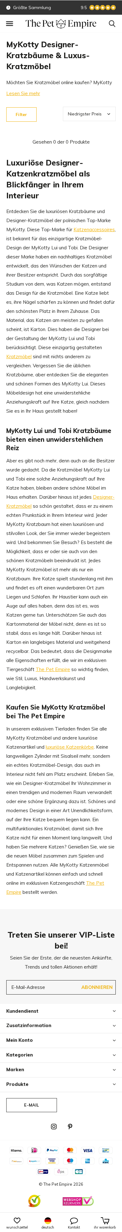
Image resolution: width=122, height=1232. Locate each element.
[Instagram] (54, 1126)
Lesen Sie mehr (23, 93)
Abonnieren (97, 987)
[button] (9, 24)
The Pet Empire (53, 669)
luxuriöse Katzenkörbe (70, 747)
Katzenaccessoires (94, 229)
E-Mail (31, 1104)
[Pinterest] (70, 1126)
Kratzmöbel (19, 356)
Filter (21, 114)
